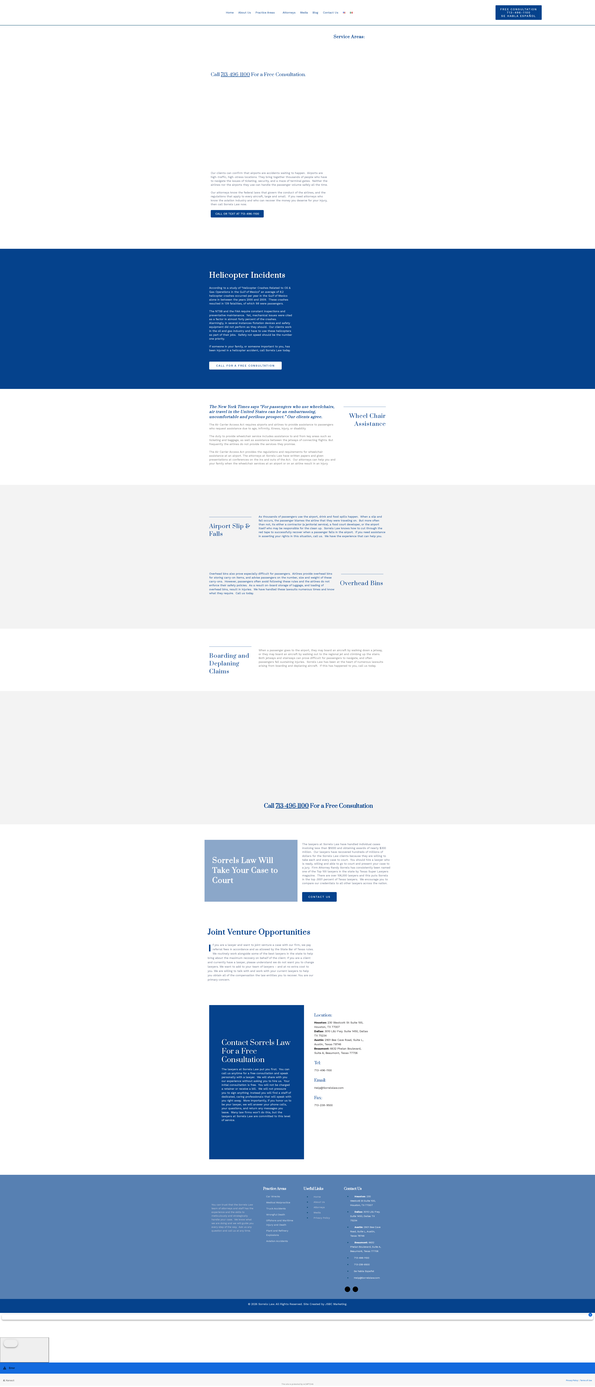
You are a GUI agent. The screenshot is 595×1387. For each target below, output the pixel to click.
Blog (315, 12)
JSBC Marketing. (336, 1304)
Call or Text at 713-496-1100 (237, 213)
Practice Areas (265, 12)
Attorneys (289, 12)
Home (230, 12)
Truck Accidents (276, 1208)
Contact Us (330, 12)
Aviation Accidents (277, 1241)
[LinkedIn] (355, 1289)
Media (304, 12)
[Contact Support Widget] (297, 1374)
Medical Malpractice (278, 1202)
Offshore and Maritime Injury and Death (279, 1222)
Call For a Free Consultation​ (318, 806)
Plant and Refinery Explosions (277, 1232)
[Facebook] (347, 1289)
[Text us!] (24, 1350)
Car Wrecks (273, 1196)
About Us (244, 12)
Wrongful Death (275, 1214)
